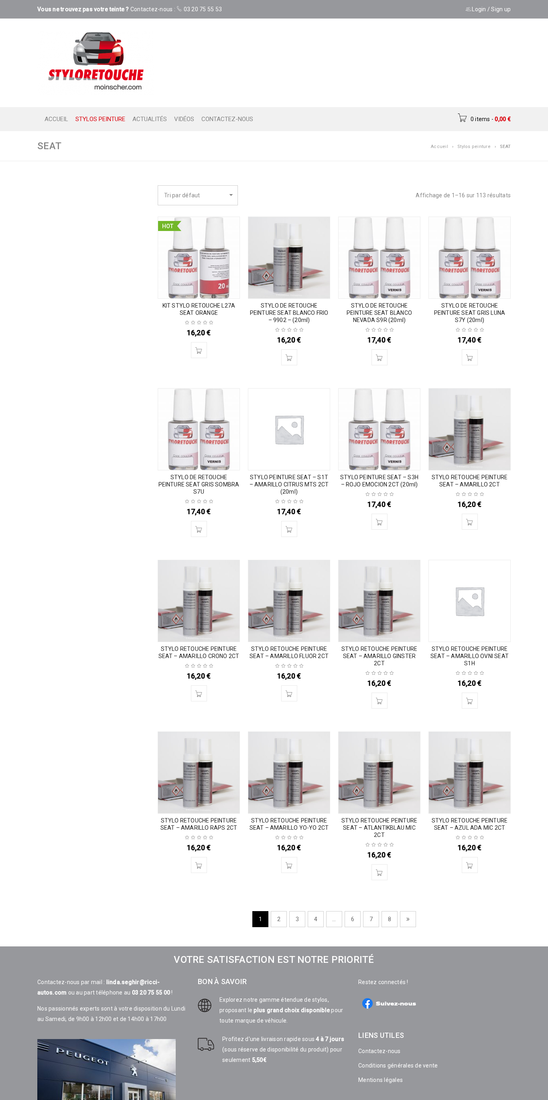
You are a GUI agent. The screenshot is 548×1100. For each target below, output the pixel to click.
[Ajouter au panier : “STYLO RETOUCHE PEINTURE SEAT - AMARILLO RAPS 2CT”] (199, 865)
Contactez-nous (379, 1051)
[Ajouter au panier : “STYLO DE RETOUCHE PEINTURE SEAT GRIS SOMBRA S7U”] (199, 529)
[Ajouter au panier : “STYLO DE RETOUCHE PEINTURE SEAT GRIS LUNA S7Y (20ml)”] (470, 357)
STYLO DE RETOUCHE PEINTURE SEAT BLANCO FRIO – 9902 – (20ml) (289, 312)
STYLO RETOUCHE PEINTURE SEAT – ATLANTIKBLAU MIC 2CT (379, 827)
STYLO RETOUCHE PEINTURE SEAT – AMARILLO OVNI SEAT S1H (469, 656)
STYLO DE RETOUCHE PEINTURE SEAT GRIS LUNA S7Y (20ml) (469, 312)
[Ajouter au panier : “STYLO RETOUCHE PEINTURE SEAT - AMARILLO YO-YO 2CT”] (289, 865)
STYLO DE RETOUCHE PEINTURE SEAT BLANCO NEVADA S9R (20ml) (379, 312)
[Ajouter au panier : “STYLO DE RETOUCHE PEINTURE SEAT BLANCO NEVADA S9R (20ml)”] (379, 357)
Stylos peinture (474, 146)
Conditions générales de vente (398, 1065)
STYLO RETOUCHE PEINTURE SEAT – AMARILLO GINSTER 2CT (379, 656)
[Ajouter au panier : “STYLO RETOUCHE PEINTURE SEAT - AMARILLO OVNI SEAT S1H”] (470, 701)
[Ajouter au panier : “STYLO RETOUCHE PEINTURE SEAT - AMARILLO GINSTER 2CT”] (379, 701)
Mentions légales (380, 1080)
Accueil (439, 146)
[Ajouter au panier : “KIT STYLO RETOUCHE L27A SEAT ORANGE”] (199, 350)
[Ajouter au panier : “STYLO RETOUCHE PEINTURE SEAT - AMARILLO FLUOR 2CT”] (289, 693)
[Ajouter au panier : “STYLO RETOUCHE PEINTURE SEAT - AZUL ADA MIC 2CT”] (470, 865)
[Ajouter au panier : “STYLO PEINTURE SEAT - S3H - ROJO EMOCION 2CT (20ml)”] (379, 522)
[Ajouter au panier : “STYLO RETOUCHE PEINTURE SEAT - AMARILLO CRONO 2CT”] (199, 693)
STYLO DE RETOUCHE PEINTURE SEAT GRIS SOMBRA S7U (198, 484)
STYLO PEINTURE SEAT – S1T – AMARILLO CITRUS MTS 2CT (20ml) (289, 484)
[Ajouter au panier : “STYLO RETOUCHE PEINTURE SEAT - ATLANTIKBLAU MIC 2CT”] (379, 872)
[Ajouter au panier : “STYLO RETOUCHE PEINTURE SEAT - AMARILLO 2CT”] (470, 522)
